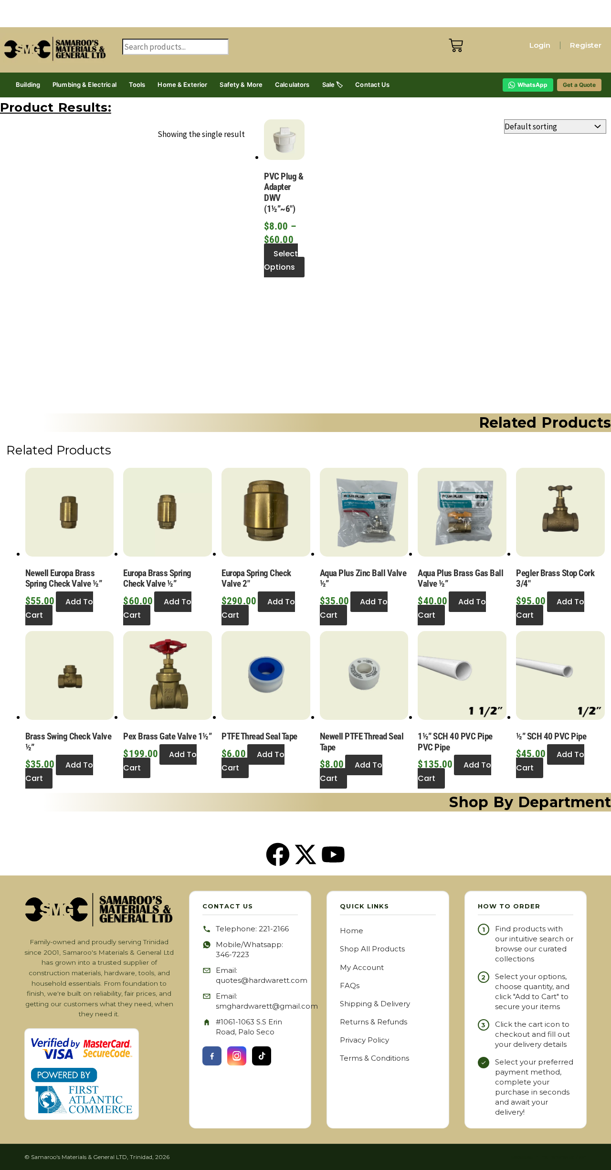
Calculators (292, 84)
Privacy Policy (364, 1039)
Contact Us (372, 84)
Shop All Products (372, 948)
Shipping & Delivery (375, 1003)
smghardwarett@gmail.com (267, 1006)
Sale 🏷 (332, 84)
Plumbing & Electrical (84, 84)
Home (351, 930)
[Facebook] (211, 1055)
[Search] (131, 64)
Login (539, 45)
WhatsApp (532, 84)
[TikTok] (261, 1055)
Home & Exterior (182, 84)
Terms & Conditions (374, 1058)
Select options (281, 260)
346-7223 (232, 954)
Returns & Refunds (373, 1021)
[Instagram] (236, 1055)
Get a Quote (579, 84)
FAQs (349, 985)
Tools (137, 84)
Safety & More (241, 84)
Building (28, 84)
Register (585, 45)
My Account (362, 967)
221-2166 (274, 928)
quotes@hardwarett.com (261, 980)
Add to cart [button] (59, 608)
